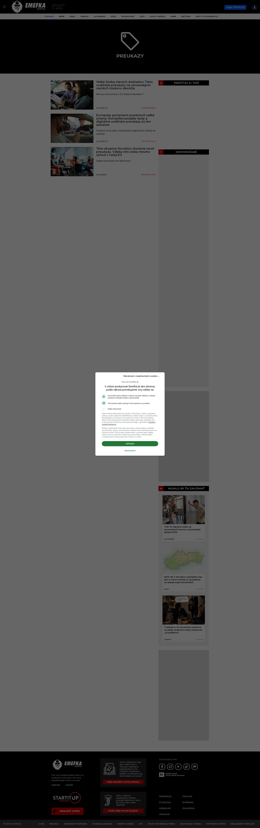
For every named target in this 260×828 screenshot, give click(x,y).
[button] (130, 409)
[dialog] (130, 414)
